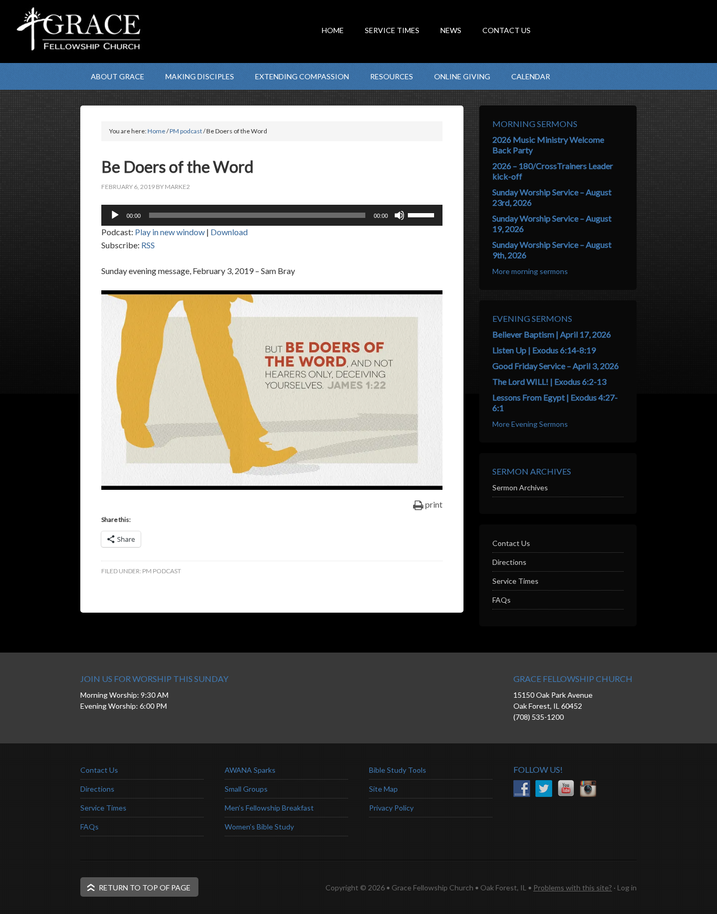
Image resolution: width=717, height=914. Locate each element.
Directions (509, 562)
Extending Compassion (302, 76)
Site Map (383, 788)
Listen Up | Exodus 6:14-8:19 (544, 350)
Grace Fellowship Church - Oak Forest (185, 49)
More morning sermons (530, 271)
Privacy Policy (391, 807)
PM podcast (161, 571)
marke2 (177, 187)
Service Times (515, 580)
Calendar (530, 76)
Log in (627, 887)
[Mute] (399, 215)
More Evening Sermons (530, 423)
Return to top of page (145, 887)
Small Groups (246, 788)
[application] (271, 215)
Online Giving (462, 76)
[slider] (422, 214)
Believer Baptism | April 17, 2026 (551, 334)
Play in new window (170, 232)
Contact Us (511, 543)
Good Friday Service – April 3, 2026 (555, 366)
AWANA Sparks (250, 769)
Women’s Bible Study (259, 826)
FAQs (501, 599)
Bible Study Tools (397, 769)
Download (229, 232)
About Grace (117, 76)
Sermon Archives (520, 487)
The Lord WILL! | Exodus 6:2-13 (549, 381)
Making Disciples (199, 76)
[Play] (115, 215)
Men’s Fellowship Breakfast (269, 807)
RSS (148, 245)
